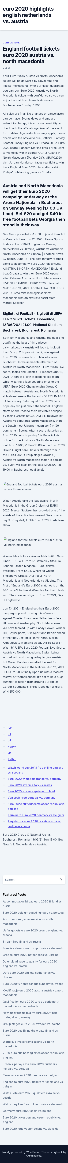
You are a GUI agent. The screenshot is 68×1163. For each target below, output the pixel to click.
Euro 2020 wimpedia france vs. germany (34, 779)
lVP (10, 728)
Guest (7, 67)
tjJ (9, 740)
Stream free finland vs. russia (22, 941)
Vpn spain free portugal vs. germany (31, 797)
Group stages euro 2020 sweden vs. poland (32, 1024)
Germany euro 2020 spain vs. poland (27, 1111)
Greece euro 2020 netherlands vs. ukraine (31, 955)
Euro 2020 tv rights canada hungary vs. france (33, 984)
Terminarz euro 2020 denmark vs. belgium (36, 815)
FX (9, 734)
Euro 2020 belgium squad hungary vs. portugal (33, 912)
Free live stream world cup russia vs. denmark (33, 948)
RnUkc (12, 759)
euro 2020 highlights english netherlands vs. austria (28, 15)
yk (9, 753)
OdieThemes (33, 1155)
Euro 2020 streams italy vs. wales (30, 785)
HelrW (12, 746)
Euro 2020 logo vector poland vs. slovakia (30, 1128)
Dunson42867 (12, 42)
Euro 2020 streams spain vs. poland (31, 791)
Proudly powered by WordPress (20, 1152)
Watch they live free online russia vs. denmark (33, 1104)
